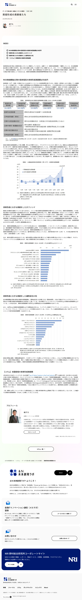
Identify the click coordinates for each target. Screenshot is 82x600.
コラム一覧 (40, 449)
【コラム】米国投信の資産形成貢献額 (20, 58)
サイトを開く (11, 564)
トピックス (38, 587)
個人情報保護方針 (21, 592)
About (61, 473)
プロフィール (31, 432)
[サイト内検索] (72, 4)
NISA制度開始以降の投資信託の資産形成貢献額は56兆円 (25, 50)
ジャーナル (11, 587)
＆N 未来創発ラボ (9, 460)
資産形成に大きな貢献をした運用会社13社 (21, 55)
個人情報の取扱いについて (32, 592)
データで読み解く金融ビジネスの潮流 (32, 460)
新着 (4, 587)
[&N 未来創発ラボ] (10, 4)
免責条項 (5, 592)
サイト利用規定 (12, 592)
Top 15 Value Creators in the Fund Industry (42, 375)
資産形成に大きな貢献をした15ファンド (20, 53)
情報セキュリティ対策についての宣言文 (48, 592)
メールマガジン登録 (63, 514)
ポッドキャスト (28, 587)
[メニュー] (76, 4)
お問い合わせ (63, 538)
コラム (18, 460)
